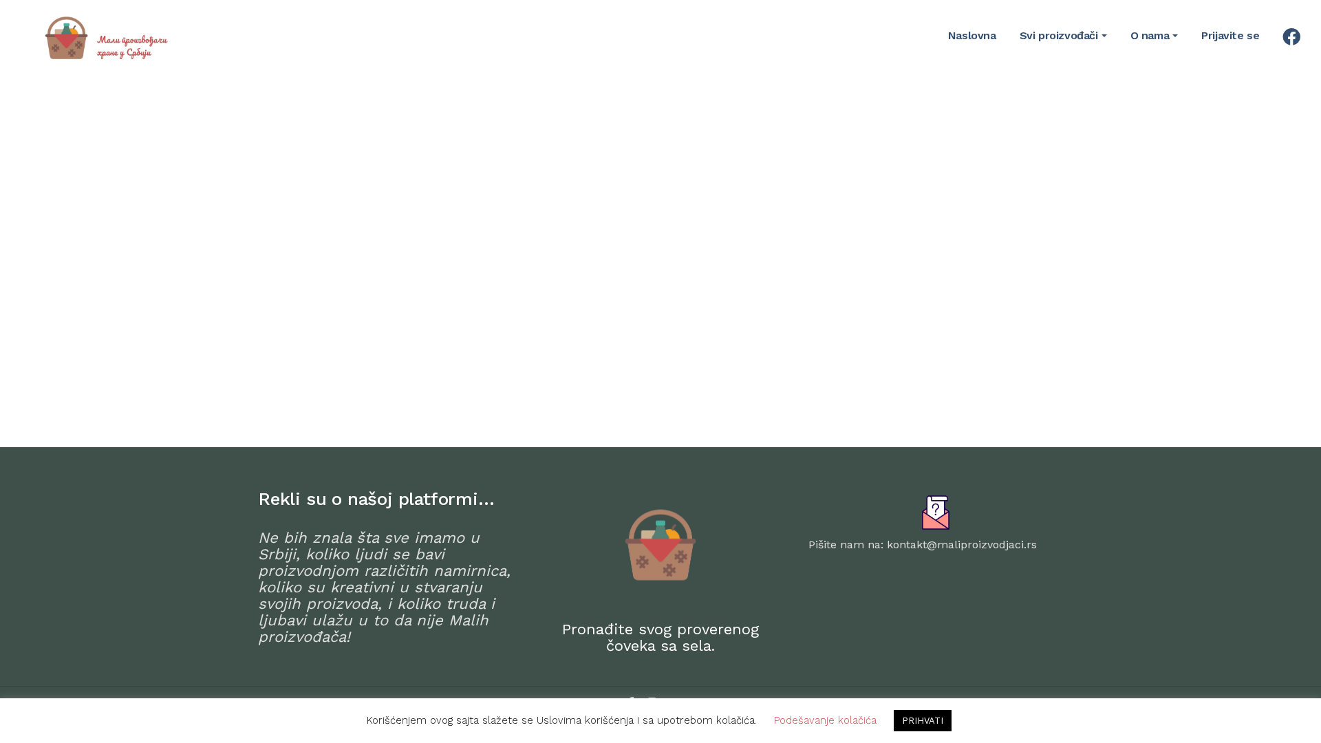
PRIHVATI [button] (922, 720)
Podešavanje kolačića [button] (825, 720)
